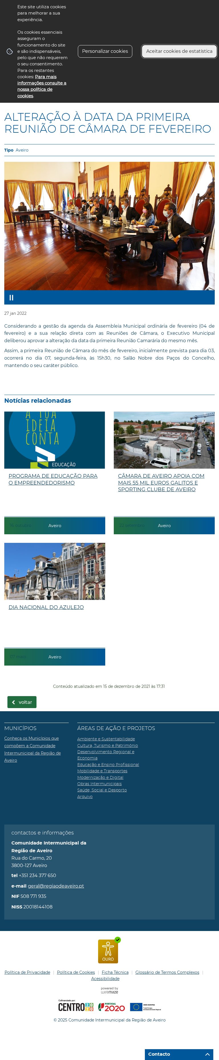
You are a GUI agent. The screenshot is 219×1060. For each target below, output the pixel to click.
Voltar (25, 702)
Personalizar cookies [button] (105, 51)
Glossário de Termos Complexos (167, 972)
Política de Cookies (76, 972)
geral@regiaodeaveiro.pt (56, 886)
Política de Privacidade (27, 972)
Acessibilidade (105, 978)
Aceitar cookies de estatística (179, 51)
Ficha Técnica (115, 972)
